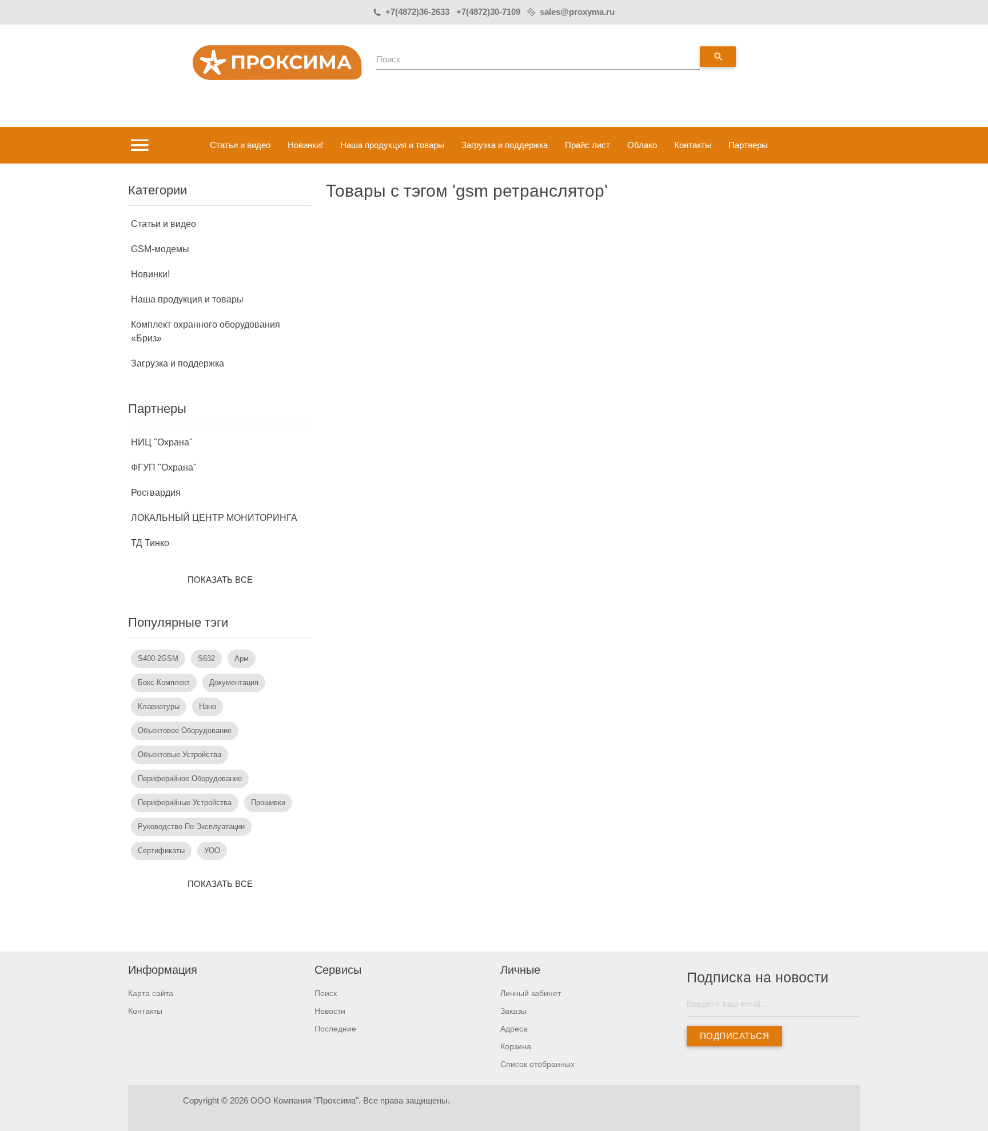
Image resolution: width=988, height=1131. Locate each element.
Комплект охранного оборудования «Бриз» (205, 331)
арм (241, 658)
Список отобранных (537, 1064)
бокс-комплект (164, 682)
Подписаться (734, 1036)
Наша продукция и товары (392, 145)
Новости (329, 1010)
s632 (206, 658)
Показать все (219, 579)
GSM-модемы (160, 249)
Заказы (513, 1010)
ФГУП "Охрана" (164, 467)
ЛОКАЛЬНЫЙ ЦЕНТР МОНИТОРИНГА (214, 518)
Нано (207, 706)
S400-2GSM (158, 658)
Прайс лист (587, 145)
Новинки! (305, 145)
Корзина (515, 1046)
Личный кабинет (530, 993)
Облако (642, 145)
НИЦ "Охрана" (162, 442)
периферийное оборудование (190, 778)
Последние (335, 1028)
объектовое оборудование (185, 730)
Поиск (388, 59)
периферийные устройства (185, 802)
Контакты (692, 145)
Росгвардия (156, 492)
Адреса (514, 1028)
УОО (212, 850)
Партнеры (748, 145)
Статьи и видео (240, 145)
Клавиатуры (159, 706)
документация (233, 682)
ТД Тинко (150, 543)
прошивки (268, 802)
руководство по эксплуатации (191, 826)
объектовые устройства (179, 754)
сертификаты (161, 850)
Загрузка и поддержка (504, 145)
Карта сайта (150, 993)
